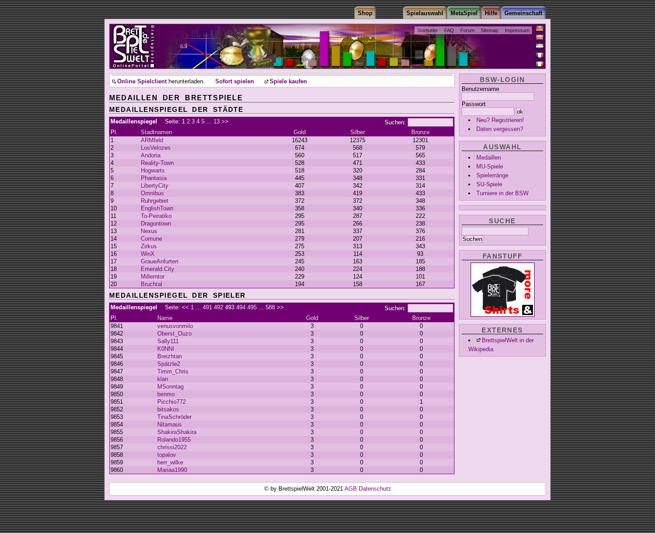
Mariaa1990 (172, 470)
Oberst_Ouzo (174, 333)
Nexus (149, 231)
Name (164, 318)
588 (270, 307)
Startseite (427, 30)
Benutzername (480, 89)
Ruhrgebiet (154, 200)
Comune (151, 238)
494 (241, 307)
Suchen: (395, 122)
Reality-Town (157, 163)
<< (185, 307)
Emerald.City (157, 269)
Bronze (420, 132)
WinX (148, 253)
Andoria (150, 155)
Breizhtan (169, 356)
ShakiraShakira (176, 432)
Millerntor (152, 276)
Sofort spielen (234, 81)
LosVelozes (156, 147)
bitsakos (168, 409)
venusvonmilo (175, 326)
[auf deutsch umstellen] (540, 28)
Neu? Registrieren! (500, 120)
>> (225, 121)
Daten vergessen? (499, 129)
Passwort (474, 104)
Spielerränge (492, 175)
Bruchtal (151, 284)
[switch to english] (540, 37)
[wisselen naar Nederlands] (540, 46)
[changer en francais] (540, 55)
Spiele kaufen (288, 81)
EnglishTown (157, 208)
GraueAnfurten (159, 261)
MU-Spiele (489, 166)
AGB (351, 488)
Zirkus (149, 246)
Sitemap (489, 30)
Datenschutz (375, 488)
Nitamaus (169, 424)
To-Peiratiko (156, 216)
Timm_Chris (172, 371)
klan (162, 379)
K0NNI (165, 348)
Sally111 (168, 341)
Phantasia (154, 178)
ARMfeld (152, 140)
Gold (300, 132)
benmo (166, 394)
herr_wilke (170, 462)
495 (252, 307)
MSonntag (170, 386)
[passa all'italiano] (540, 64)
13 (216, 121)
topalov (166, 454)
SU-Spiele (489, 184)
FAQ (449, 30)
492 (218, 307)
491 (207, 307)
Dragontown (156, 223)
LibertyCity (154, 185)
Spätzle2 (168, 364)
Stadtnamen (156, 132)
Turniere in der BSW (502, 193)
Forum (467, 30)
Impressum (517, 30)
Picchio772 (171, 401)
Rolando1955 (174, 439)
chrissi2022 (172, 447)
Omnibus (152, 193)
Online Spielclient (142, 81)
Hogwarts (153, 170)
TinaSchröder (174, 417)
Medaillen (488, 157)
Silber (357, 132)
